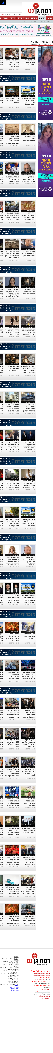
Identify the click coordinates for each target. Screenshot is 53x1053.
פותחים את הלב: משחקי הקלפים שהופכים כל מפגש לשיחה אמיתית (12, 891)
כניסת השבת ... (30, 638)
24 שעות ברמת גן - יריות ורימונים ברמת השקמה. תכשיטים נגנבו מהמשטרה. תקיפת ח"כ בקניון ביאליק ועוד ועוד (28, 602)
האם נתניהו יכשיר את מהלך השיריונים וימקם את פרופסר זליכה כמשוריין (28, 179)
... (34, 66)
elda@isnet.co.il (44, 996)
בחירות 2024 (14, 984)
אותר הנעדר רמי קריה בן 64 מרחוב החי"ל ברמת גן (28, 253)
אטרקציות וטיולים (12, 974)
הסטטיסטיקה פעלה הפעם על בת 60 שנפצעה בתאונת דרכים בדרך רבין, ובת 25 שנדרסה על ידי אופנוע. (28, 923)
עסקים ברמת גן (5, 970)
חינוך (5, 18)
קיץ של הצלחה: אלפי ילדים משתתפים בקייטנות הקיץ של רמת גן (12, 773)
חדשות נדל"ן (34, 22)
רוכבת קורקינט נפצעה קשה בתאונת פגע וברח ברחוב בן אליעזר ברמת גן (12, 862)
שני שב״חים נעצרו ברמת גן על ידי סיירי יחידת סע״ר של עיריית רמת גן (12, 447)
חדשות (42, 18)
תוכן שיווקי (15, 970)
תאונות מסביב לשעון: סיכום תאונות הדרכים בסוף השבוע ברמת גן (13, 714)
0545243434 (39, 979)
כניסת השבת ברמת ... (28, 141)
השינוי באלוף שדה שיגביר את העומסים (29, 62)
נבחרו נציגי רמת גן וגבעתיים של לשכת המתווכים (28, 830)
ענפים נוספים (8, 967)
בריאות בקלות (13, 978)
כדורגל (16, 967)
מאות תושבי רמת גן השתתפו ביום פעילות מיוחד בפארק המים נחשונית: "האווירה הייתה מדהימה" (12, 525)
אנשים (16, 977)
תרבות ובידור (13, 963)
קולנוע (10, 964)
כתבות (10, 977)
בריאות (3, 974)
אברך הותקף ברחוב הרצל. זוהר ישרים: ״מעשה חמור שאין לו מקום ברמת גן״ (28, 744)
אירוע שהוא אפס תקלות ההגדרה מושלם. (12, 100)
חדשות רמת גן (46, 22)
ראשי (49, 18)
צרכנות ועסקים (13, 969)
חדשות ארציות (13, 981)
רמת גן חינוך (14, 989)
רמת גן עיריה (14, 990)
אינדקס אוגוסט (30, 18)
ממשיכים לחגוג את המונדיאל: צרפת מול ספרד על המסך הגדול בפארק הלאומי (12, 803)
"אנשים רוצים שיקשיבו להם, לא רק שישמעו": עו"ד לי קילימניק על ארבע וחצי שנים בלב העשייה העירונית (12, 296)
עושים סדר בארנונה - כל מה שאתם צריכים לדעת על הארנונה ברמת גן (12, 485)
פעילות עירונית (7, 961)
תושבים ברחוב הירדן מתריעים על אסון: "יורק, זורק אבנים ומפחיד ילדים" (12, 332)
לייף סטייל (14, 972)
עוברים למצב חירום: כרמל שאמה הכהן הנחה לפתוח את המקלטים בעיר (12, 638)
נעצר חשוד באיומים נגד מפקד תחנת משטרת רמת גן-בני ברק (29, 408)
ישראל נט (15, 986)
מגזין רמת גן (14, 975)
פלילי (20, 18)
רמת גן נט (49, 44)
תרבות (16, 964)
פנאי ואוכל (15, 980)
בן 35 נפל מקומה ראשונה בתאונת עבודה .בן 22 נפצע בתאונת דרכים (12, 408)
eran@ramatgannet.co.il (42, 975)
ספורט (16, 966)
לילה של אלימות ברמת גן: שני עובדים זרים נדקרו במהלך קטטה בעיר (28, 862)
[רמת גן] (37, 16)
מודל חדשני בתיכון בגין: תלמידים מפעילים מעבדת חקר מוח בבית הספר (28, 891)
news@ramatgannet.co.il (41, 973)
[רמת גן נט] (36, 966)
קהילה (12, 18)
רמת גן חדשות (13, 987)
